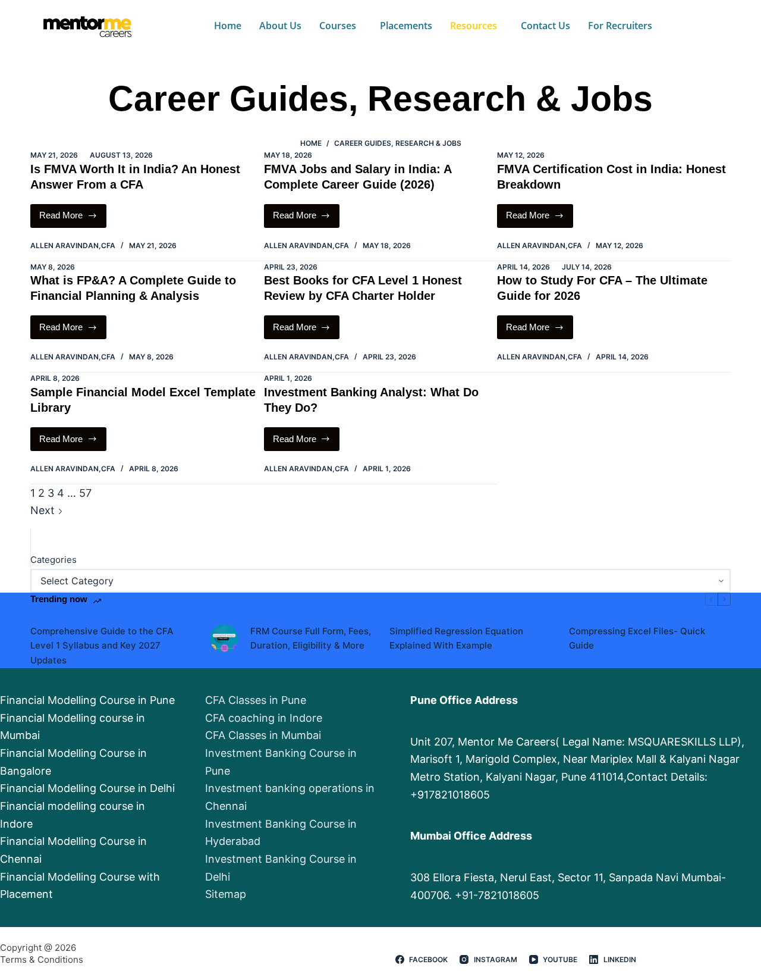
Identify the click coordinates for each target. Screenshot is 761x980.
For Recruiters (620, 25)
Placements (406, 25)
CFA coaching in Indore (263, 718)
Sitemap (225, 894)
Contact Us (545, 25)
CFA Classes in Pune (255, 700)
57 (85, 493)
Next (44, 510)
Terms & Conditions (41, 959)
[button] (340, 25)
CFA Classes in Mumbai (263, 735)
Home (227, 25)
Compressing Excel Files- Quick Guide (637, 638)
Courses (337, 25)
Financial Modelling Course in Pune (87, 700)
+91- (466, 895)
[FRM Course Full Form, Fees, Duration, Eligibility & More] (224, 638)
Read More (68, 212)
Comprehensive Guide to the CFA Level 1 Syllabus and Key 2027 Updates (102, 645)
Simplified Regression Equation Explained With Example (456, 638)
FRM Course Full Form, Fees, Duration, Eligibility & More (310, 638)
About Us (280, 25)
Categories (53, 559)
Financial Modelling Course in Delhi (87, 788)
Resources (473, 25)
